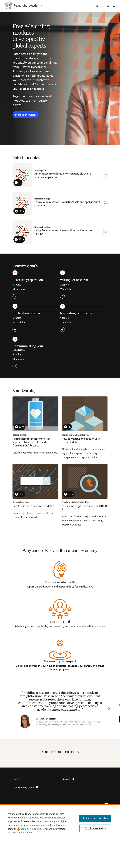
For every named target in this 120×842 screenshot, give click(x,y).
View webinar (105, 175)
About (15, 779)
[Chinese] (108, 5)
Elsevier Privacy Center (23, 787)
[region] (60, 823)
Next (108, 708)
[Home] (28, 5)
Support (66, 779)
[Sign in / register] (102, 5)
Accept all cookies (95, 818)
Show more (14, 296)
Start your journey (25, 114)
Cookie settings (27, 828)
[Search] (96, 5)
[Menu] (113, 5)
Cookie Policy (24, 832)
